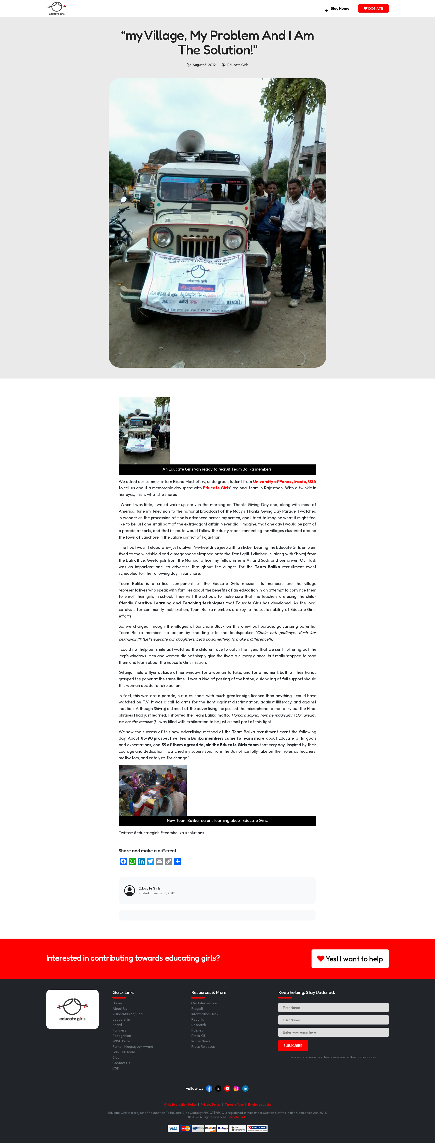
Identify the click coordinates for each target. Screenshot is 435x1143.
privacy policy (339, 1056)
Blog (115, 1057)
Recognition (121, 1035)
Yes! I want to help (353, 958)
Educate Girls (236, 1117)
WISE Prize (121, 1041)
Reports (197, 1019)
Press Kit (198, 1035)
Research (198, 1024)
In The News (200, 1041)
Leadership (121, 1019)
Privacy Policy (210, 1105)
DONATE (375, 8)
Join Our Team (123, 1052)
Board (117, 1024)
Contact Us (121, 1062)
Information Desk (204, 1014)
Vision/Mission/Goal (127, 1014)
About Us (119, 1008)
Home (117, 1003)
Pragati (197, 1008)
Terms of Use (234, 1105)
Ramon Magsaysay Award (132, 1046)
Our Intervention (204, 1003)
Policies (197, 1030)
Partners (119, 1030)
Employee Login (259, 1105)
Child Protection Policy (180, 1105)
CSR (115, 1068)
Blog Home (340, 8)
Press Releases (203, 1046)
